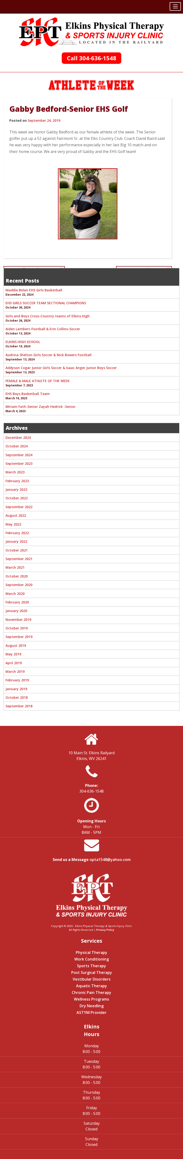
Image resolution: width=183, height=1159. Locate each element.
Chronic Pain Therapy (91, 992)
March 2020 (15, 593)
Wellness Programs (91, 999)
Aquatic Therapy (91, 985)
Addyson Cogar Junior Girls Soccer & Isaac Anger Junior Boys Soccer (61, 367)
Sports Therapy (91, 965)
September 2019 (18, 636)
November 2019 (18, 619)
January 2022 (16, 541)
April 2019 (13, 663)
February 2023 (17, 481)
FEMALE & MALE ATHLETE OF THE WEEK (37, 381)
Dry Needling (92, 1005)
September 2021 (18, 559)
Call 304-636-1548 (91, 58)
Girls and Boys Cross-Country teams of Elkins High (47, 316)
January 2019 (16, 689)
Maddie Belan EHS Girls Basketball (33, 290)
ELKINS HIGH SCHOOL (22, 341)
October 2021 (16, 550)
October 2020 (16, 576)
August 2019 (15, 645)
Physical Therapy (91, 952)
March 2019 (15, 671)
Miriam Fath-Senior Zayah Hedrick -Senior (40, 406)
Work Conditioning (91, 959)
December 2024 (18, 437)
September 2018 (18, 706)
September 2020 (18, 584)
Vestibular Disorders (92, 979)
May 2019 (13, 654)
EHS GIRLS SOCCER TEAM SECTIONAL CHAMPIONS (45, 303)
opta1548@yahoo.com (110, 859)
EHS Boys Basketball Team (27, 393)
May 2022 (13, 524)
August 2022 (15, 515)
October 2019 (16, 628)
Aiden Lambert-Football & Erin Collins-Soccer (42, 329)
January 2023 (16, 489)
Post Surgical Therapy (91, 972)
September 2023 (18, 463)
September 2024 (18, 455)
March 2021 (15, 567)
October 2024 (16, 446)
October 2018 (16, 697)
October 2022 (16, 498)
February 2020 (17, 602)
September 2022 (18, 507)
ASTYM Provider (91, 1012)
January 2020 (16, 610)
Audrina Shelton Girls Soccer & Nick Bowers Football (48, 355)
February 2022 (17, 533)
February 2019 (17, 680)
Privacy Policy (105, 929)
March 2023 (15, 472)
